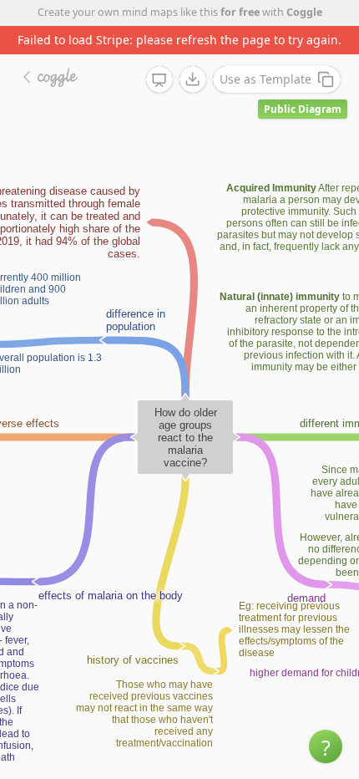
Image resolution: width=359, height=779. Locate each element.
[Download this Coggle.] (193, 79)
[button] (325, 746)
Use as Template (265, 79)
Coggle (304, 12)
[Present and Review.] (159, 80)
